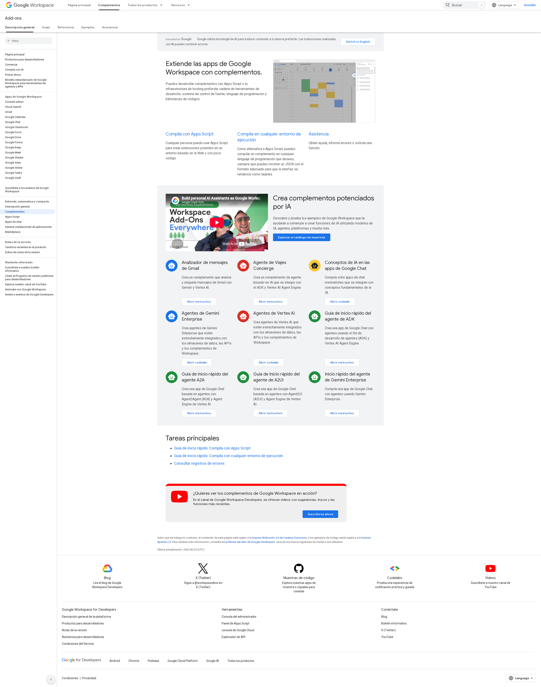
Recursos (178, 5)
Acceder (530, 5)
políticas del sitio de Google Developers (250, 542)
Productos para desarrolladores (83, 623)
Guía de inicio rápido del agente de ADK (348, 316)
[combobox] (464, 5)
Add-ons (13, 18)
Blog (384, 616)
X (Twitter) (388, 630)
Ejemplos (87, 27)
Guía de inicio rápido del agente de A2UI (276, 377)
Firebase (153, 660)
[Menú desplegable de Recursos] (190, 5)
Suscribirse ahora (320, 514)
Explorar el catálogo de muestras (301, 237)
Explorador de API (233, 637)
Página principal (79, 5)
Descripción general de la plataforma (86, 616)
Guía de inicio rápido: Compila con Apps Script (212, 448)
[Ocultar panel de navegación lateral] (51, 679)
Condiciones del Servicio (78, 643)
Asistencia (109, 27)
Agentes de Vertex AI (274, 313)
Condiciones (70, 678)
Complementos (109, 5)
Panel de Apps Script (235, 623)
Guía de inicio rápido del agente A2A (205, 377)
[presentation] (270, 438)
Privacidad (89, 678)
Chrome (133, 660)
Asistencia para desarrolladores (83, 637)
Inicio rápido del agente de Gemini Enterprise (347, 377)
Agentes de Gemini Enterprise (200, 316)
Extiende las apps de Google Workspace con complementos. (214, 67)
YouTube (387, 637)
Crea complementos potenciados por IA (323, 202)
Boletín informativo (394, 623)
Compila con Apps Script (189, 134)
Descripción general (19, 27)
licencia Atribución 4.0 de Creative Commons (279, 537)
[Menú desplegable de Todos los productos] (162, 5)
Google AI (212, 660)
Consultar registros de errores (199, 463)
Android (114, 660)
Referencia (66, 27)
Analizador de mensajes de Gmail (205, 265)
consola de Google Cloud (238, 630)
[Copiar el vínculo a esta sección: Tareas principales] (225, 438)
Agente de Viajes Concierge (269, 265)
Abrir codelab (340, 301)
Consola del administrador (239, 616)
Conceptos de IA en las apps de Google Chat (347, 265)
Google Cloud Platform (183, 660)
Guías (46, 27)
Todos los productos (142, 5)
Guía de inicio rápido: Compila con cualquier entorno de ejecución (228, 455)
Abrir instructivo (199, 301)
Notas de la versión (74, 630)
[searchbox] (28, 40)
